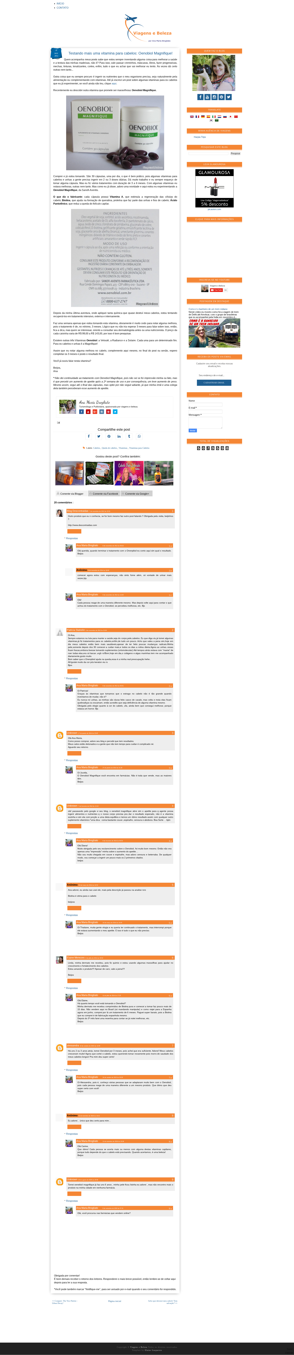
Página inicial (114, 1301)
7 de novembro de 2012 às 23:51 (99, 511)
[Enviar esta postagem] (58, 422)
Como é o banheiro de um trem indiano (208, 309)
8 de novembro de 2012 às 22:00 (96, 630)
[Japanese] (231, 117)
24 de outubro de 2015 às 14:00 (90, 1046)
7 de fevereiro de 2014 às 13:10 (88, 806)
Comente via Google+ (137, 493)
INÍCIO (60, 3)
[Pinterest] (222, 97)
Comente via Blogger (71, 493)
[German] (203, 117)
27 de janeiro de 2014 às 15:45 (88, 733)
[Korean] (211, 120)
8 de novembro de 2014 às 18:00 (98, 570)
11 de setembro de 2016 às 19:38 (113, 1141)
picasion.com (214, 209)
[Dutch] (220, 117)
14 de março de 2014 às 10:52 (88, 885)
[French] (198, 117)
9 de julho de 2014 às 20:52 (94, 958)
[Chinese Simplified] (236, 117)
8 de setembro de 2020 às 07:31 (113, 1208)
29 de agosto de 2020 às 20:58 (88, 1180)
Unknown (72, 733)
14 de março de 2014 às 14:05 (112, 922)
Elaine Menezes (76, 957)
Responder (74, 531)
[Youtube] (207, 97)
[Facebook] (200, 97)
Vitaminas (123, 448)
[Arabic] (217, 120)
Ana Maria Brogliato (94, 402)
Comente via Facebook (105, 493)
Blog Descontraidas (77, 511)
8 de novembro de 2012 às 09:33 (113, 546)
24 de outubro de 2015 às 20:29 (113, 1077)
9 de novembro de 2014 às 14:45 (113, 595)
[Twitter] (229, 97)
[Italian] (214, 117)
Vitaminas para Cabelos (139, 448)
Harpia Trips (200, 137)
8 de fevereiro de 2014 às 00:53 (113, 841)
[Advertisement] (212, 251)
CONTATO (62, 7)
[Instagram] (214, 97)
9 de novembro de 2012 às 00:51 (113, 686)
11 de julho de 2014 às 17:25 (112, 995)
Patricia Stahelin (76, 630)
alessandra (73, 1045)
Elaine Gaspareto (153, 1350)
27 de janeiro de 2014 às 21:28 (112, 768)
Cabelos (97, 448)
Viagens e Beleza (139, 1347)
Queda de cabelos (109, 448)
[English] (192, 117)
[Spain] (209, 117)
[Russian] (225, 117)
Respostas (72, 538)
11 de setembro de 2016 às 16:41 (89, 1116)
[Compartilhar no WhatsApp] (139, 436)
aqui (114, 83)
